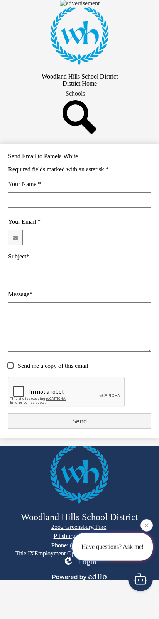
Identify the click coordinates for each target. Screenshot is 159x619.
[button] (75, 93)
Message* (20, 294)
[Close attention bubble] (146, 525)
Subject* (18, 256)
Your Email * (24, 221)
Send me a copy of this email (52, 365)
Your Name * (24, 184)
